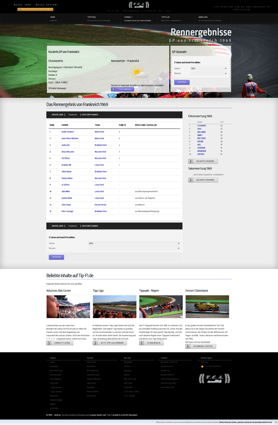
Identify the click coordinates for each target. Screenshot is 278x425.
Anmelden (54, 366)
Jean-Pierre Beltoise (70, 138)
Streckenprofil (124, 89)
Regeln (53, 404)
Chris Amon (66, 205)
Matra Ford (99, 132)
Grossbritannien (90, 114)
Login (52, 362)
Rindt (200, 135)
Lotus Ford (99, 165)
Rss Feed (204, 362)
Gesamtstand (55, 375)
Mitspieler (54, 396)
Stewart (201, 125)
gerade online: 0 (167, 375)
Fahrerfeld (91, 383)
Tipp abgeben (55, 379)
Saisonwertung (93, 375)
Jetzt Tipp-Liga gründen (112, 343)
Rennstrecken (92, 391)
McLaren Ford (100, 152)
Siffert (201, 154)
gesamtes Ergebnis (205, 161)
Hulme (200, 141)
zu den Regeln (153, 343)
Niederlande (58, 114)
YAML (109, 415)
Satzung (127, 370)
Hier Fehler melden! (37, 9)
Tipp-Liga (54, 383)
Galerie (127, 375)
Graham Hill (66, 165)
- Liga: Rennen (56, 387)
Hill (199, 144)
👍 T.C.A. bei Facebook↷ (211, 366)
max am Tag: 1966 (168, 383)
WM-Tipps (128, 383)
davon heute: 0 (167, 366)
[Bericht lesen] (139, 72)
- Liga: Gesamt (56, 391)
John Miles (66, 191)
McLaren (201, 132)
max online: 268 (167, 387)
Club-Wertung (130, 379)
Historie (127, 366)
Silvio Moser (67, 171)
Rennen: (177, 73)
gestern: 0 (165, 370)
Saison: (177, 68)
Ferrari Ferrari (100, 205)
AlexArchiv (91, 366)
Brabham (201, 151)
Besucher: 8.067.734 (169, 362)
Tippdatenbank (56, 400)
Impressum (84, 415)
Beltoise (201, 138)
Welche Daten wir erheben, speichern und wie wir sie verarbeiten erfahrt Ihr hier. (245, 422)
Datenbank (91, 396)
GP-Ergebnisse (93, 370)
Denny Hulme (67, 178)
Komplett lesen (62, 343)
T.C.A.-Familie (129, 396)
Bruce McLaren (68, 152)
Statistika (54, 408)
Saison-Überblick (94, 379)
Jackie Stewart (68, 132)
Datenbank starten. (203, 346)
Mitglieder (128, 362)
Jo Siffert (66, 185)
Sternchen (128, 387)
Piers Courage (67, 211)
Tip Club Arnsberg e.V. (70, 415)
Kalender (90, 387)
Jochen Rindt (67, 198)
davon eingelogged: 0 (170, 379)
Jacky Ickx (66, 145)
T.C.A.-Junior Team (131, 391)
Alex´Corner (91, 362)
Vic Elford (66, 158)
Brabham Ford (100, 145)
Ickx (199, 129)
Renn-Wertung (56, 370)
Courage (201, 148)
